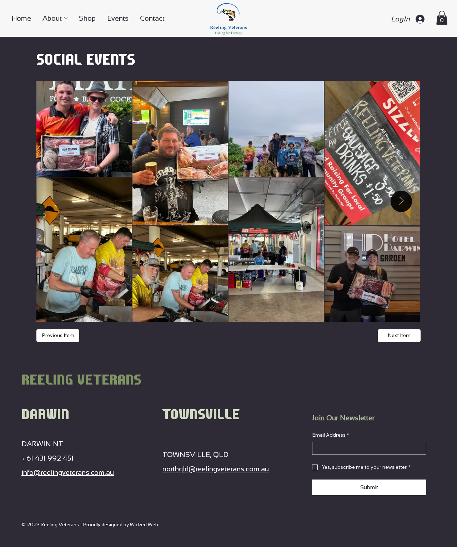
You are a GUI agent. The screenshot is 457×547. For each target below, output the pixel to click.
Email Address (330, 435)
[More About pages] (65, 18)
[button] (442, 18)
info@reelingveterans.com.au (67, 472)
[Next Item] (401, 201)
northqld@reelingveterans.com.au (215, 469)
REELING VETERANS (81, 379)
